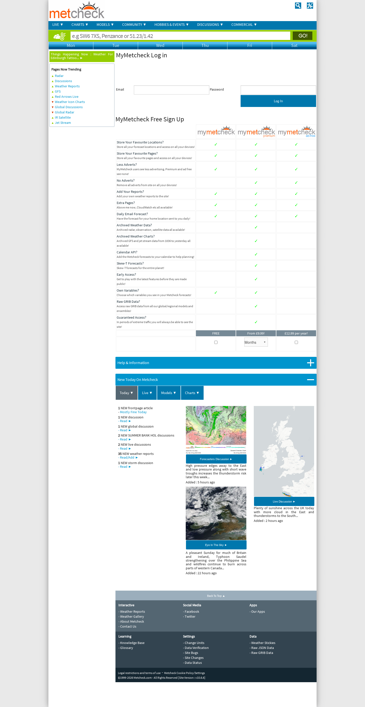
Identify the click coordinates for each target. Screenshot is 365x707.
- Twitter (189, 616)
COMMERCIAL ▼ (244, 24)
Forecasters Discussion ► (216, 459)
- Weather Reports (131, 611)
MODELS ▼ (105, 24)
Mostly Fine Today (133, 412)
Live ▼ (147, 392)
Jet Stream (63, 122)
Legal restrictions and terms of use (139, 673)
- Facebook (191, 611)
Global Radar (64, 112)
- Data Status (192, 662)
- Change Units (193, 642)
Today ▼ (127, 392)
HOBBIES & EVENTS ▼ (171, 24)
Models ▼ (169, 392)
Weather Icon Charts (70, 102)
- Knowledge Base (131, 642)
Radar (59, 75)
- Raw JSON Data (262, 647)
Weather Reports (67, 86)
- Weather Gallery (131, 616)
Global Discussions (69, 107)
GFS (58, 91)
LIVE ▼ (58, 24)
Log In (278, 101)
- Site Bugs (190, 652)
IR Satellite (63, 117)
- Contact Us (127, 626)
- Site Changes (193, 657)
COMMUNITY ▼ (134, 24)
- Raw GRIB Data (261, 652)
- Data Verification (196, 647)
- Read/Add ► (128, 457)
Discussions (63, 81)
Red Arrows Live (66, 96)
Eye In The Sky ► (216, 545)
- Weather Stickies (262, 642)
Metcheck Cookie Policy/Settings (184, 673)
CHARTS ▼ (80, 24)
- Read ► (125, 421)
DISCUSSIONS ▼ (210, 24)
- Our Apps (257, 611)
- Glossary (125, 647)
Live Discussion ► (284, 501)
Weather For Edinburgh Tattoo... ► (82, 56)
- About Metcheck (131, 621)
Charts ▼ (192, 392)
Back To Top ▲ (216, 596)
